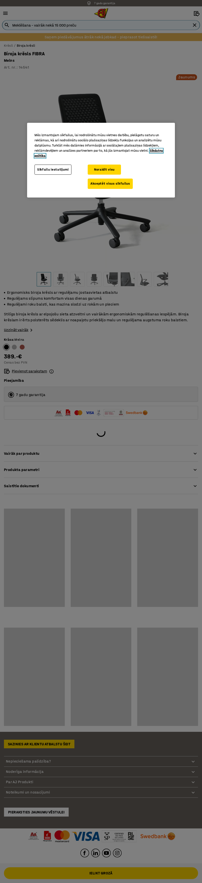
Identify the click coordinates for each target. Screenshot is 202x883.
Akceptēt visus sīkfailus (110, 184)
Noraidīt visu (104, 169)
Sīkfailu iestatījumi (53, 169)
